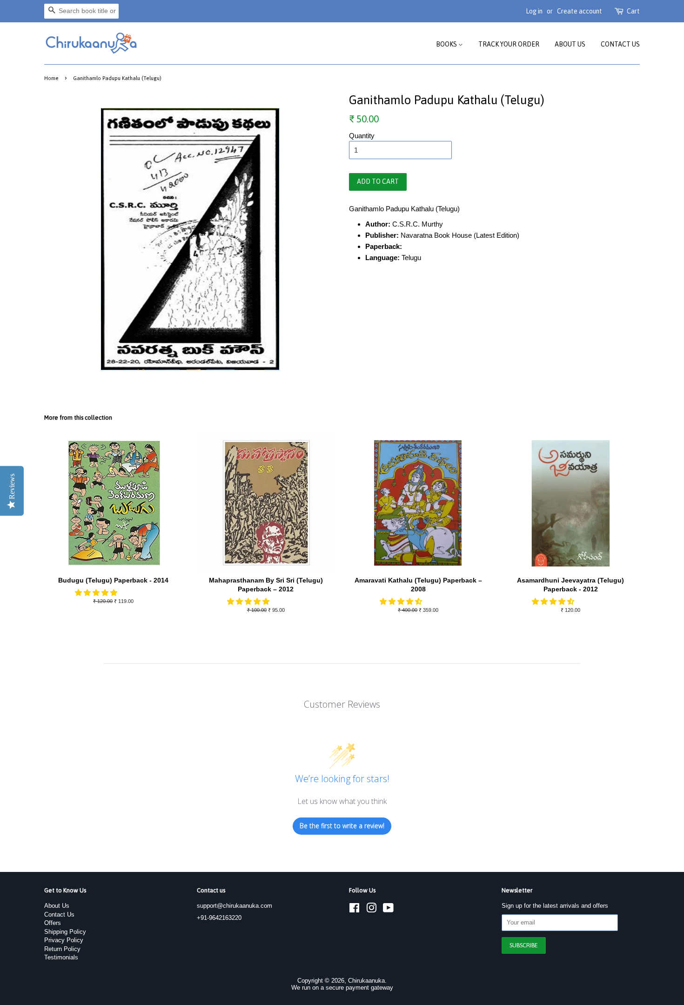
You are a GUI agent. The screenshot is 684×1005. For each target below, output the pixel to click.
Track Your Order (508, 44)
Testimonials (61, 957)
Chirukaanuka (366, 980)
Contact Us (620, 44)
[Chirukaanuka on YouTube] (388, 909)
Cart (633, 11)
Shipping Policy (65, 931)
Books (447, 44)
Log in (534, 11)
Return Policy (62, 948)
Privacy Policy (63, 940)
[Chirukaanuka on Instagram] (371, 909)
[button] (97, 592)
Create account (579, 11)
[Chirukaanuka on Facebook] (354, 909)
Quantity (362, 136)
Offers (52, 922)
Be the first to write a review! (342, 825)
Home (51, 78)
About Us (570, 44)
